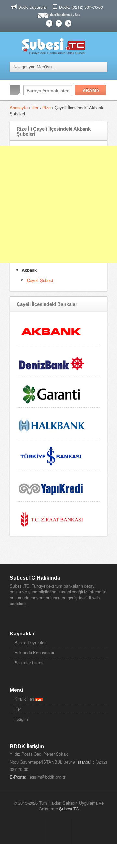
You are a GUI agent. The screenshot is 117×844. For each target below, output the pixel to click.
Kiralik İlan (24, 699)
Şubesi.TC (69, 809)
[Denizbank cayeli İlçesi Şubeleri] (51, 362)
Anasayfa (19, 107)
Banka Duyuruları (30, 642)
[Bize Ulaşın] (58, 14)
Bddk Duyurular (32, 7)
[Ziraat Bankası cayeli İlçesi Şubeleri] (51, 518)
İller (35, 107)
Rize (46, 107)
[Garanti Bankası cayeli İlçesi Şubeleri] (51, 393)
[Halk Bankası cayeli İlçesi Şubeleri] (51, 424)
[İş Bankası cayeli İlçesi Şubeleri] (51, 456)
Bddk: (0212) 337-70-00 (81, 7)
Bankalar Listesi (29, 663)
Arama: (15, 90)
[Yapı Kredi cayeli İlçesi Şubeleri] (51, 487)
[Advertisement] (58, 204)
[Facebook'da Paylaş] (49, 23)
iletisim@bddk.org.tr (46, 777)
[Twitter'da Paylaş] (59, 23)
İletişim (21, 719)
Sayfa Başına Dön (58, 831)
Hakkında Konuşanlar (34, 652)
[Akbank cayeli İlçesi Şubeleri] (51, 330)
